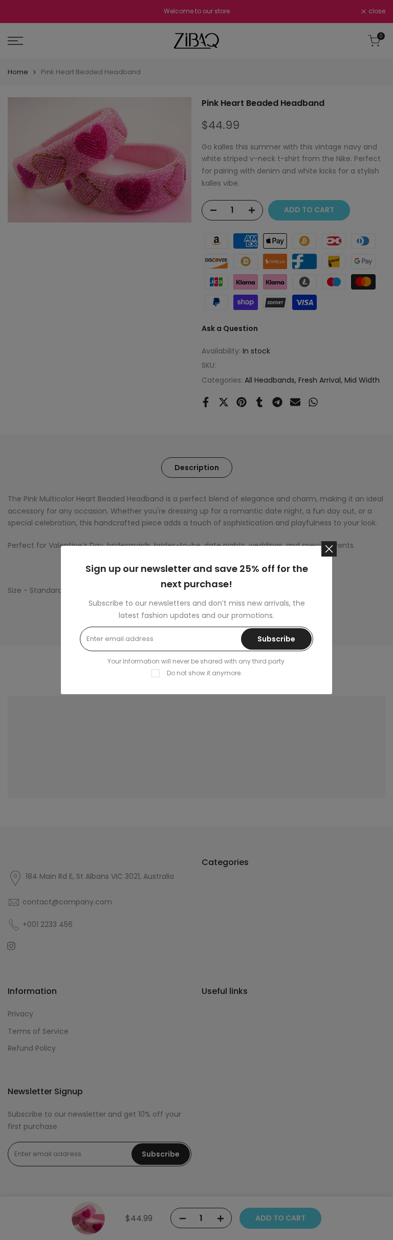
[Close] (329, 549)
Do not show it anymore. (204, 673)
